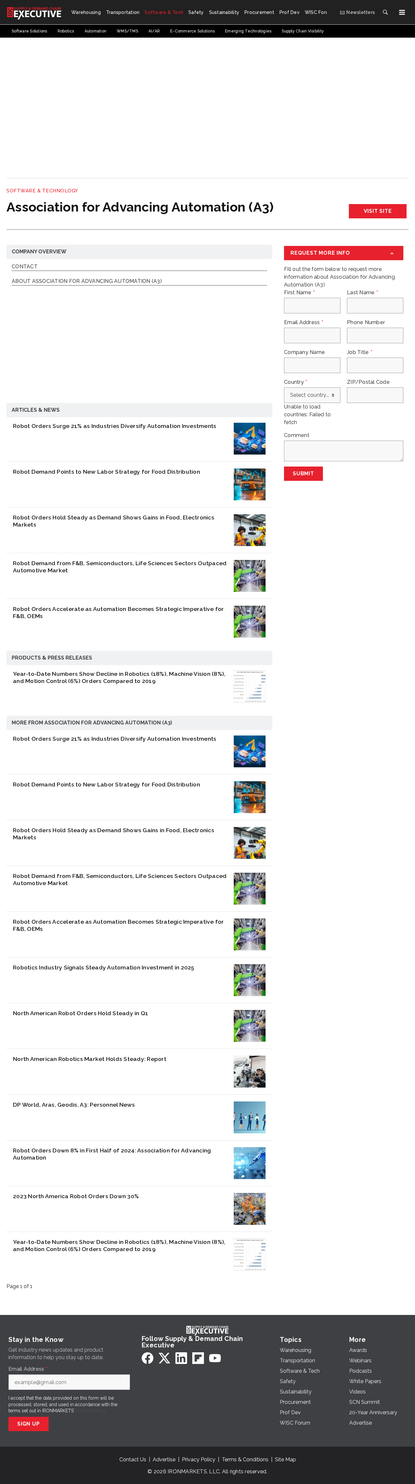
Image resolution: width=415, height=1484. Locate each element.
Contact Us (132, 1459)
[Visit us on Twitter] (164, 1358)
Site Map (285, 1459)
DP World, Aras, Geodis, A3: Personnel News (74, 1104)
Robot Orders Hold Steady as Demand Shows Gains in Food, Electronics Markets (113, 521)
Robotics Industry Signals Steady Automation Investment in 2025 (104, 967)
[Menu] (402, 12)
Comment (296, 435)
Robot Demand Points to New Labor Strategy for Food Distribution (106, 471)
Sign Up (28, 1424)
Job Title (359, 352)
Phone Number (366, 322)
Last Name (362, 292)
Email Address (303, 322)
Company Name (304, 352)
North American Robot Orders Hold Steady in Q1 (80, 1013)
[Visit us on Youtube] (215, 1358)
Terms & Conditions (245, 1459)
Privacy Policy (90, 1410)
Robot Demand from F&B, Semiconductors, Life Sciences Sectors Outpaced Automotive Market (120, 567)
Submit (303, 473)
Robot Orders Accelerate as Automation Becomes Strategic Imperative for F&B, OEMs (118, 612)
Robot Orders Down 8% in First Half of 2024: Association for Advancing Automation (112, 1154)
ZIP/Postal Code (368, 382)
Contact (25, 267)
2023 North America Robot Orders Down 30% (76, 1196)
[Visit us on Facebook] (147, 1358)
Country (295, 382)
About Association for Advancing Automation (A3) (87, 281)
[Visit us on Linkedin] (181, 1358)
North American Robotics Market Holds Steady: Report (89, 1058)
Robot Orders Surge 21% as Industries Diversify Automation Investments (114, 425)
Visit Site (378, 211)
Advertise (164, 1459)
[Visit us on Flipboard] (198, 1358)
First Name (299, 292)
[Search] (385, 12)
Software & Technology (42, 191)
